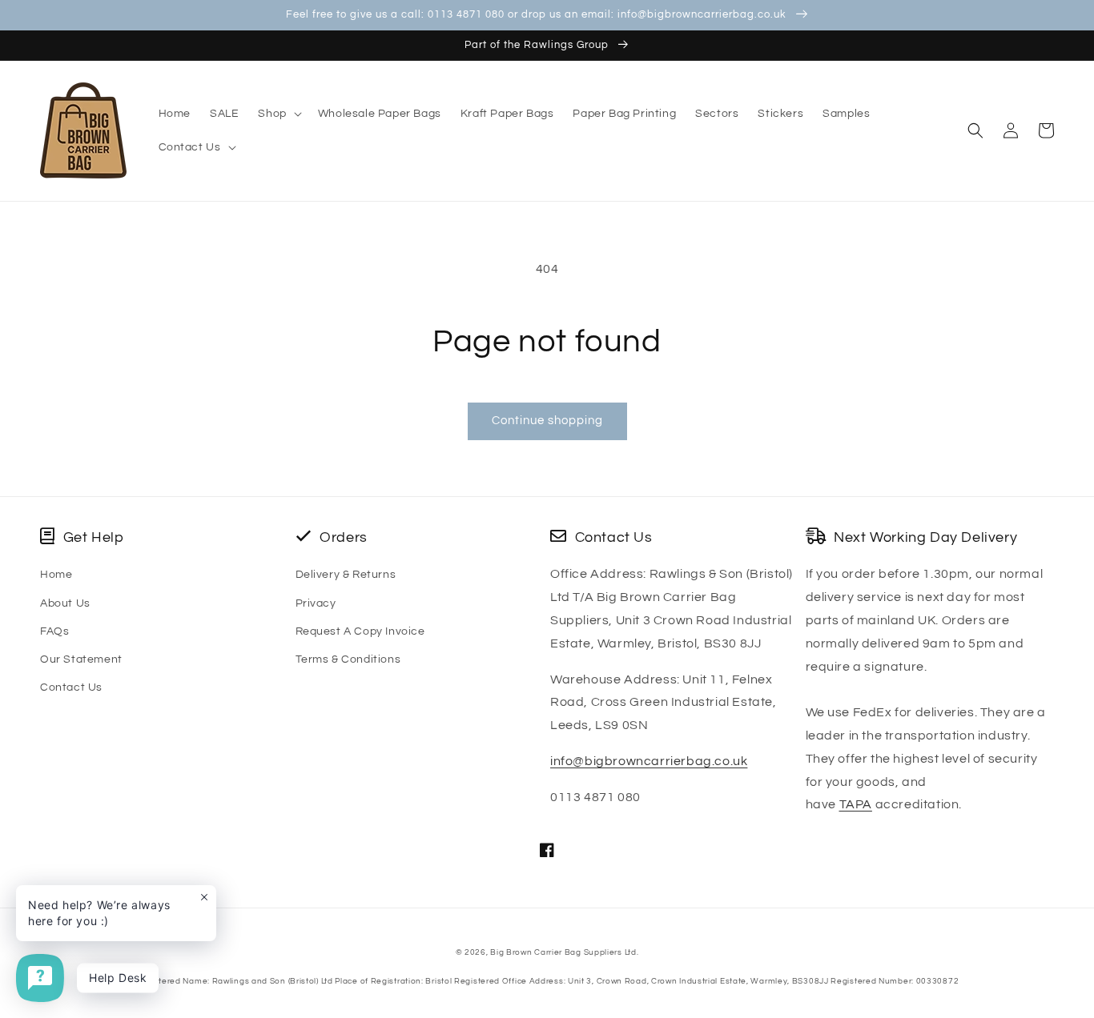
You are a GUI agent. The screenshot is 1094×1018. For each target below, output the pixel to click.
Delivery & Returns (346, 574)
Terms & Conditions (348, 659)
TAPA (855, 804)
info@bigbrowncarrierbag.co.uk (648, 761)
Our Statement (81, 659)
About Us (65, 603)
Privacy (316, 603)
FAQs (54, 631)
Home (56, 574)
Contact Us (71, 687)
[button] (278, 113)
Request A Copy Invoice (360, 631)
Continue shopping (547, 421)
